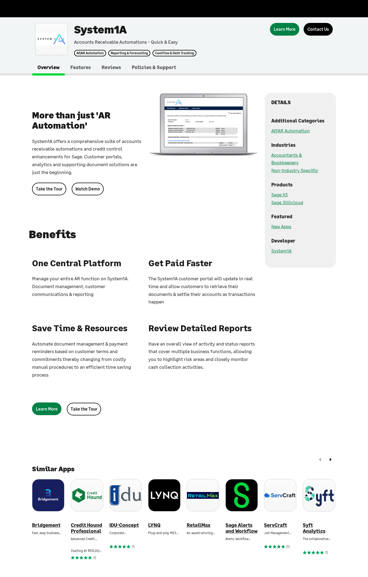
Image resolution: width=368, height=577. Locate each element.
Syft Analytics (314, 528)
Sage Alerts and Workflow (241, 528)
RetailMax (198, 525)
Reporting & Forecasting (129, 53)
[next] (330, 460)
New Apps (281, 226)
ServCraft (275, 525)
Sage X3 (279, 194)
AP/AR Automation (90, 53)
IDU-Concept (124, 525)
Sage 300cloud (287, 202)
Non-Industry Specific (294, 170)
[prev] (320, 460)
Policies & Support (154, 67)
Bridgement (46, 525)
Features (80, 67)
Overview (48, 67)
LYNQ (154, 525)
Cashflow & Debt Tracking (174, 53)
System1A (281, 251)
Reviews (111, 67)
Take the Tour (49, 188)
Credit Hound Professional (86, 528)
